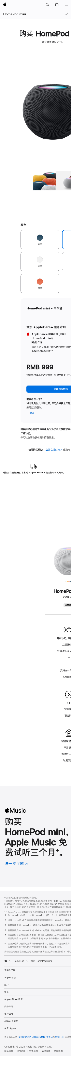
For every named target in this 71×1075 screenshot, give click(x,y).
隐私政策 (8, 1051)
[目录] (66, 4)
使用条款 (21, 1051)
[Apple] (5, 960)
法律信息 (46, 1051)
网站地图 (58, 1051)
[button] (47, 4)
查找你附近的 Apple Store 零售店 (36, 1037)
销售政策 (33, 1051)
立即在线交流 (54, 449)
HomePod (18, 961)
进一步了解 (16, 863)
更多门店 (59, 1037)
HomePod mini (14, 14)
